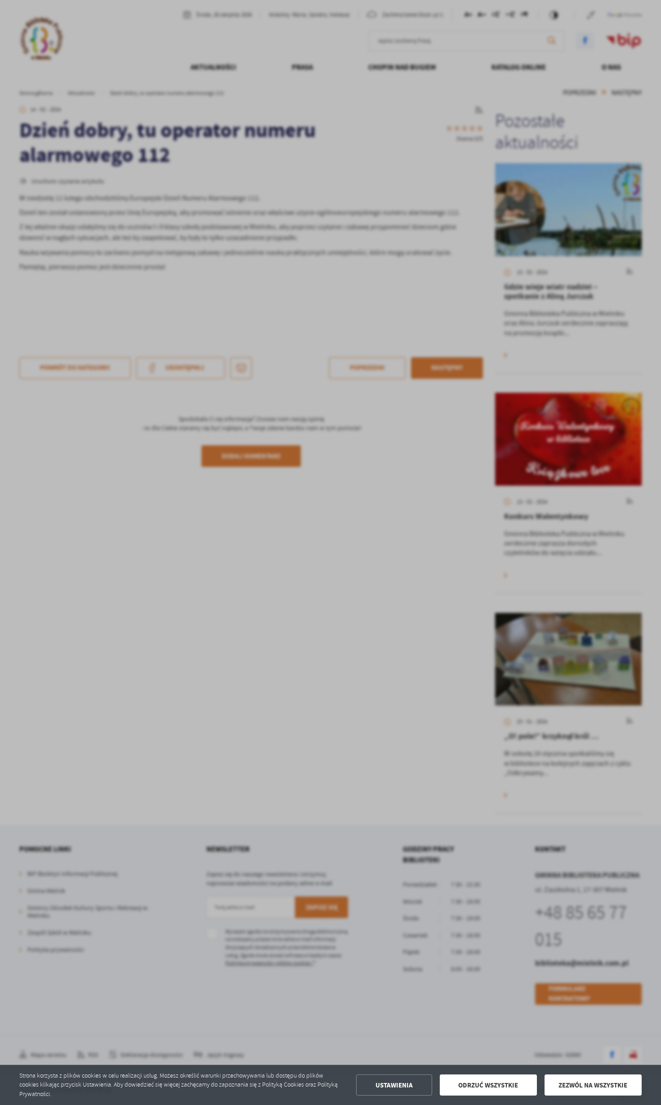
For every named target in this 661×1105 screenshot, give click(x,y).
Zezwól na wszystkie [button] (592, 1085)
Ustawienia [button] (394, 1085)
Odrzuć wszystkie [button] (488, 1085)
